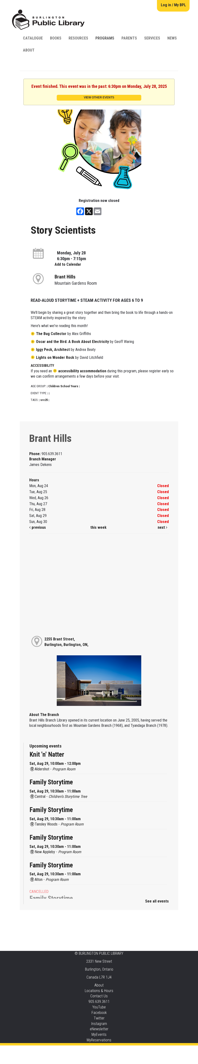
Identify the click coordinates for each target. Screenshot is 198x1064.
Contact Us (99, 996)
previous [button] (38, 527)
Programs (104, 38)
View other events (99, 97)
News (172, 38)
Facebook (99, 1012)
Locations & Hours (99, 990)
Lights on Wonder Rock (55, 357)
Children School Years (63, 386)
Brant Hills (65, 277)
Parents (129, 38)
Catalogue (33, 38)
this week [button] (98, 527)
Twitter (99, 1018)
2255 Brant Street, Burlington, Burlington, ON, (66, 642)
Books (55, 38)
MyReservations (99, 1040)
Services (152, 38)
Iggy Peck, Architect (53, 349)
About (29, 50)
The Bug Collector (51, 333)
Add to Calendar (68, 264)
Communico (128, 1050)
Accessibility (109, 1050)
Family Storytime (51, 782)
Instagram (99, 1023)
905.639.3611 (99, 1001)
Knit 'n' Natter (46, 754)
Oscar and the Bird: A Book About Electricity (72, 341)
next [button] (162, 527)
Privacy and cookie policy (80, 1050)
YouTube (99, 1007)
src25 (44, 400)
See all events (157, 901)
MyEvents (99, 1034)
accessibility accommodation (82, 371)
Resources (78, 38)
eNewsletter (99, 1029)
